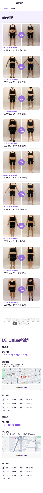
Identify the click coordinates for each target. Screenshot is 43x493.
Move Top (38, 481)
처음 (4, 320)
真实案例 (19, 3)
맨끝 (28, 323)
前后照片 (6, 8)
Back (3, 3)
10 (24, 323)
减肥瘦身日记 (14, 8)
